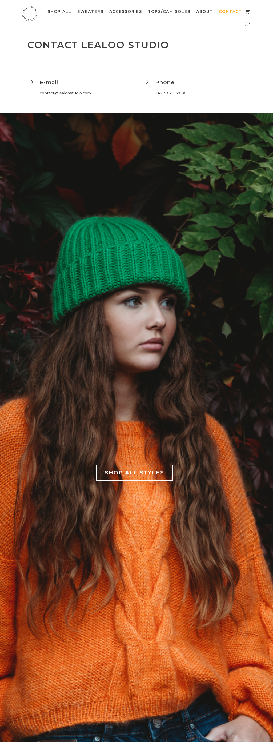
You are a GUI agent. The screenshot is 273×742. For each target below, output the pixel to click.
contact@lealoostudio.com (65, 93)
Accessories (125, 11)
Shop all (59, 11)
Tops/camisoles (169, 11)
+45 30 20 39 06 (170, 93)
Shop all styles (134, 472)
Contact (230, 11)
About (204, 11)
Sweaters (90, 11)
